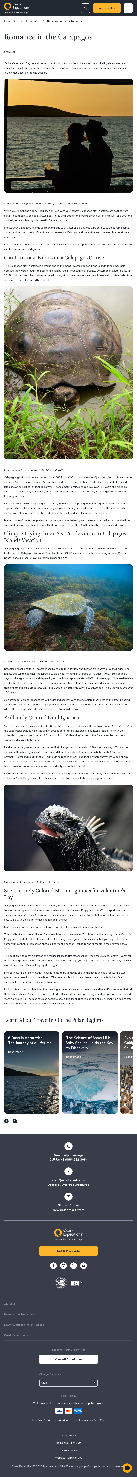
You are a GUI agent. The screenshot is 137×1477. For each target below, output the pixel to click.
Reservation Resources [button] (19, 1314)
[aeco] (76, 1285)
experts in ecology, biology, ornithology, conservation (95, 994)
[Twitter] (73, 1265)
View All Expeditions (68, 1359)
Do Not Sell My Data (68, 1443)
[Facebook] (53, 1265)
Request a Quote (107, 8)
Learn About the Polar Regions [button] (24, 1325)
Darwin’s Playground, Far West (88, 910)
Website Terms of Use (68, 1458)
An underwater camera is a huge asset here (104, 704)
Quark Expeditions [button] (16, 1335)
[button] (127, 1468)
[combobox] (68, 1383)
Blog (20, 21)
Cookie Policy (68, 1435)
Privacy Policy (68, 1450)
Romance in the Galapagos (64, 21)
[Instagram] (63, 1265)
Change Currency (50, 1374)
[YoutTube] (83, 1265)
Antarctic (35, 21)
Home (7, 21)
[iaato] (61, 1288)
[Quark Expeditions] (17, 8)
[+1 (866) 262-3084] (85, 8)
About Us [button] (10, 1304)
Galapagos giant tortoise (24, 266)
